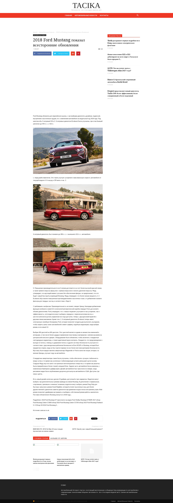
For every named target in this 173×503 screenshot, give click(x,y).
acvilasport (43, 501)
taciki (85, 501)
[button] (137, 15)
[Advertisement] (86, 24)
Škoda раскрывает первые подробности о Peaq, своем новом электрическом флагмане (43, 461)
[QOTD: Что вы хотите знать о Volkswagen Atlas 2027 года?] (92, 450)
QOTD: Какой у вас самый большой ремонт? (87, 429)
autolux (53, 501)
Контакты (104, 15)
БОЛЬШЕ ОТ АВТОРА (58, 438)
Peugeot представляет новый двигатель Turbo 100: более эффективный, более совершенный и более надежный (123, 93)
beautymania (80, 501)
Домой (35, 32)
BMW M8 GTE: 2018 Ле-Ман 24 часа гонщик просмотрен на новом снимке (48, 430)
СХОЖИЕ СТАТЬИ (41, 438)
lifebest (48, 501)
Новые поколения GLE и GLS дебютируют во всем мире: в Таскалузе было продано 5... (123, 56)
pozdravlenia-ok (60, 501)
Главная (68, 15)
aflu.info (37, 501)
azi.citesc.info (72, 501)
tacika (66, 501)
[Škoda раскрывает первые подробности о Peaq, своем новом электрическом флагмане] (44, 450)
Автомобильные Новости (86, 15)
